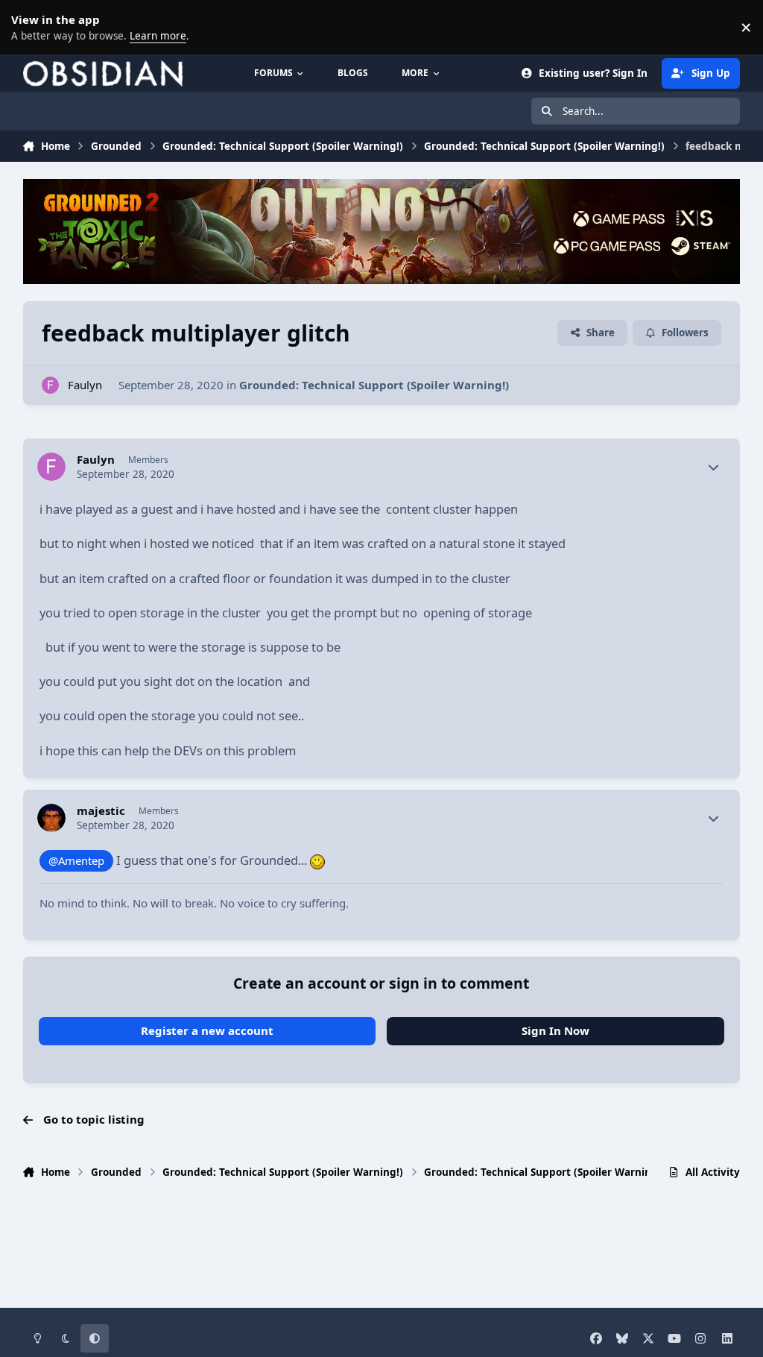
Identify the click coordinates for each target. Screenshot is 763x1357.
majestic (101, 811)
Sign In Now (555, 1030)
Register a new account (207, 1030)
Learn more (30, 26)
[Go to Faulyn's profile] (50, 385)
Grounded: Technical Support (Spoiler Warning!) (374, 384)
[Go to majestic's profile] (51, 818)
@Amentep (76, 860)
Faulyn (85, 384)
